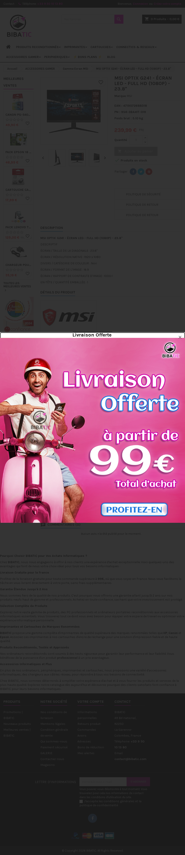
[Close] (180, 337)
